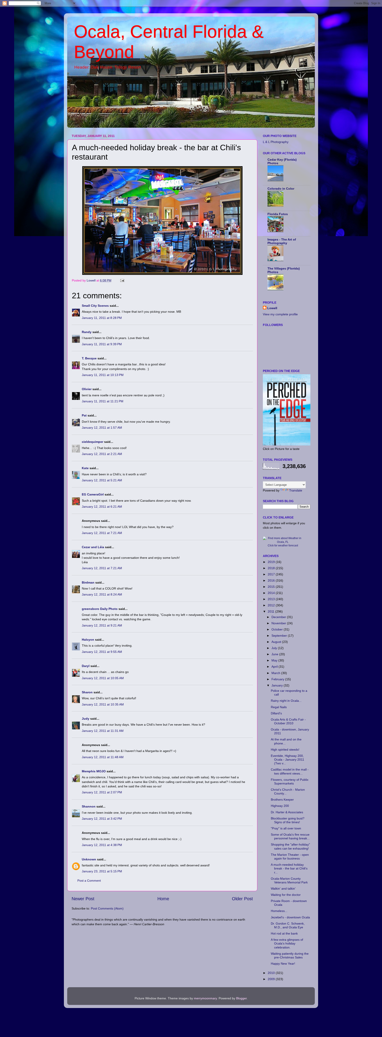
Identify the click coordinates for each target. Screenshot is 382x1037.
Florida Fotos (277, 214)
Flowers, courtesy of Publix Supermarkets (289, 781)
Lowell (272, 308)
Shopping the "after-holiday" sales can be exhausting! (290, 846)
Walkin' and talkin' (283, 888)
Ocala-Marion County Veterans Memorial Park (289, 880)
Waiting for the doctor (286, 894)
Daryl (86, 666)
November (279, 623)
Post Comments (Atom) (107, 908)
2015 (272, 586)
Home (163, 898)
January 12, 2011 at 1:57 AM (102, 427)
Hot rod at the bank (284, 933)
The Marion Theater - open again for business (290, 856)
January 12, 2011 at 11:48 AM (103, 757)
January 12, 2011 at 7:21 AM (102, 533)
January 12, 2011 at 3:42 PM (102, 818)
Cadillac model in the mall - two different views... (290, 771)
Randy (87, 332)
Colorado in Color (280, 188)
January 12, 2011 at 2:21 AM (102, 454)
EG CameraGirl (93, 494)
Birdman (88, 582)
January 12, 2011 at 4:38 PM (102, 845)
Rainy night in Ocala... (286, 700)
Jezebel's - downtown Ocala (290, 917)
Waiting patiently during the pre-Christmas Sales (290, 955)
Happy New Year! (283, 963)
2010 (272, 973)
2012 (272, 605)
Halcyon (88, 639)
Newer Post (83, 898)
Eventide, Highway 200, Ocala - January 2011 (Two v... (287, 759)
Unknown (89, 859)
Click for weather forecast (283, 545)
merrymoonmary (205, 998)
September (279, 635)
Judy (85, 718)
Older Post (242, 898)
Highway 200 (280, 806)
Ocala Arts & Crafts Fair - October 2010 (288, 721)
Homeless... (279, 911)
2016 (272, 580)
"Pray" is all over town (286, 828)
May (274, 660)
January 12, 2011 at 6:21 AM (102, 506)
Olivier (87, 389)
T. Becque (89, 358)
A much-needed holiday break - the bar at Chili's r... (289, 868)
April (275, 666)
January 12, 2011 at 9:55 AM (102, 651)
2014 (272, 593)
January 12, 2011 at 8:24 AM (102, 594)
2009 (272, 979)
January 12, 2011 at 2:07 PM (102, 792)
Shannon (89, 806)
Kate (85, 468)
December (279, 617)
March (276, 673)
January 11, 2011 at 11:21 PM (102, 401)
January (277, 685)
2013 (272, 599)
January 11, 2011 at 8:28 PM (102, 318)
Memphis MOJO (94, 771)
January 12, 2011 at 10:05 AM (103, 678)
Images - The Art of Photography (281, 241)
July (274, 648)
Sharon (87, 692)
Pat (84, 415)
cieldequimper (92, 441)
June (275, 654)
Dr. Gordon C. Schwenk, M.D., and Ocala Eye (288, 925)
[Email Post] (122, 280)
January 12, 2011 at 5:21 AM (102, 480)
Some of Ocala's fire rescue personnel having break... (290, 836)
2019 (272, 562)
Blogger (241, 998)
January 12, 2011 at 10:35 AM (103, 704)
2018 (272, 568)
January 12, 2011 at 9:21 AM (102, 625)
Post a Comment (89, 880)
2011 (271, 611)
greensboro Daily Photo (100, 609)
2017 (272, 574)
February (278, 679)
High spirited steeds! (285, 749)
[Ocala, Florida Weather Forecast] (283, 542)
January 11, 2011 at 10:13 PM (103, 375)
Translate (295, 490)
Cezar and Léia (93, 547)
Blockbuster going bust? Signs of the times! (287, 820)
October (277, 629)
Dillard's (276, 713)
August (276, 642)
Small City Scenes (95, 305)
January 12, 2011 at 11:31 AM (103, 730)
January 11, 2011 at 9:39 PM (102, 344)
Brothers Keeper (282, 799)
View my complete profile (280, 314)
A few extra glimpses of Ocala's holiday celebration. (287, 943)
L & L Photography (275, 142)
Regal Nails (279, 707)
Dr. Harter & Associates (287, 812)
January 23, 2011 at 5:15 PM (102, 871)
